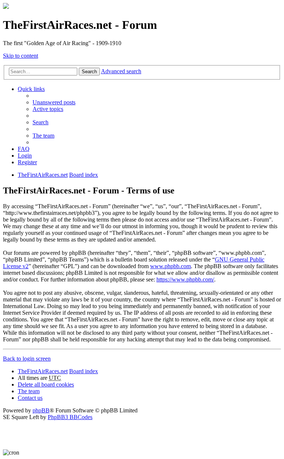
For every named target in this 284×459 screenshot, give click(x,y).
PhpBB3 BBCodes (70, 417)
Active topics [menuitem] (48, 109)
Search (89, 71)
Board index (83, 371)
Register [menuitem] (27, 162)
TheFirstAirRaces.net (43, 371)
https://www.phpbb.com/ (185, 279)
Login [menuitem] (25, 155)
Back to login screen (27, 358)
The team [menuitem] (43, 135)
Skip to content (20, 56)
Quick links (31, 89)
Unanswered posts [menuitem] (54, 102)
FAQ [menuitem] (24, 149)
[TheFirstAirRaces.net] (6, 7)
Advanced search (121, 71)
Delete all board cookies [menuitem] (46, 384)
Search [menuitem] (40, 122)
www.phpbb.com (170, 266)
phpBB (41, 410)
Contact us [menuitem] (30, 398)
